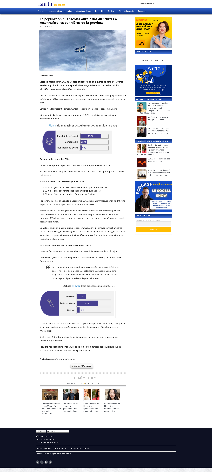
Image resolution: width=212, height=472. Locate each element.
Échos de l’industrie (126, 11)
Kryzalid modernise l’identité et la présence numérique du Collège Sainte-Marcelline (159, 172)
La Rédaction (47, 27)
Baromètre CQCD (57, 81)
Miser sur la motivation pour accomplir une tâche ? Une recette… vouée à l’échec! (159, 130)
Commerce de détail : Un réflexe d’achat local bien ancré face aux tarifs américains (51, 409)
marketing (89, 383)
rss (50, 462)
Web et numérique (83, 11)
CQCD (82, 383)
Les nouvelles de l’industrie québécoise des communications (70, 407)
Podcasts (142, 11)
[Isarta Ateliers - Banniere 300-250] (153, 80)
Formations (152, 4)
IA (96, 11)
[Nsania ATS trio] (153, 32)
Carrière (111, 11)
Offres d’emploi (43, 448)
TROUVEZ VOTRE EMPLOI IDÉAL (153, 60)
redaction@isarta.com (50, 442)
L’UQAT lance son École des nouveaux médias (159, 160)
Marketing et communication (60, 11)
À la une (41, 11)
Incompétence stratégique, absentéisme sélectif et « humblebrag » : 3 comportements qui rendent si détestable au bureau (153, 108)
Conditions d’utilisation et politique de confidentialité (53, 454)
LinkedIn (46, 462)
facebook (42, 462)
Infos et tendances (80, 448)
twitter (37, 462)
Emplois (143, 4)
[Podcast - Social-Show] (153, 196)
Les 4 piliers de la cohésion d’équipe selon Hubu (158, 118)
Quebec (97, 383)
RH (102, 11)
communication (72, 383)
